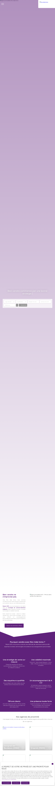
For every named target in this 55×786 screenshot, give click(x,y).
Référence (7, 305)
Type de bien (8, 301)
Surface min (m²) (45, 301)
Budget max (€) (32, 301)
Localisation (20, 301)
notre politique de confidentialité (9, 779)
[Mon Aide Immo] (46, 4)
